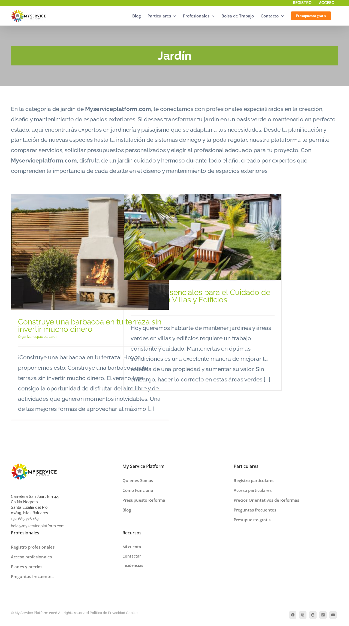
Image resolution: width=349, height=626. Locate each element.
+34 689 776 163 (25, 519)
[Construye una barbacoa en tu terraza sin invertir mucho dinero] (90, 252)
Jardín (53, 337)
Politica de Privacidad (107, 613)
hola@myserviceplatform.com (38, 526)
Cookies (132, 613)
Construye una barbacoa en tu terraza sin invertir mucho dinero (89, 325)
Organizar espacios (32, 337)
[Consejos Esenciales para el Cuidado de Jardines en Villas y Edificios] (202, 237)
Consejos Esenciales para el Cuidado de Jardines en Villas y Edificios (200, 296)
